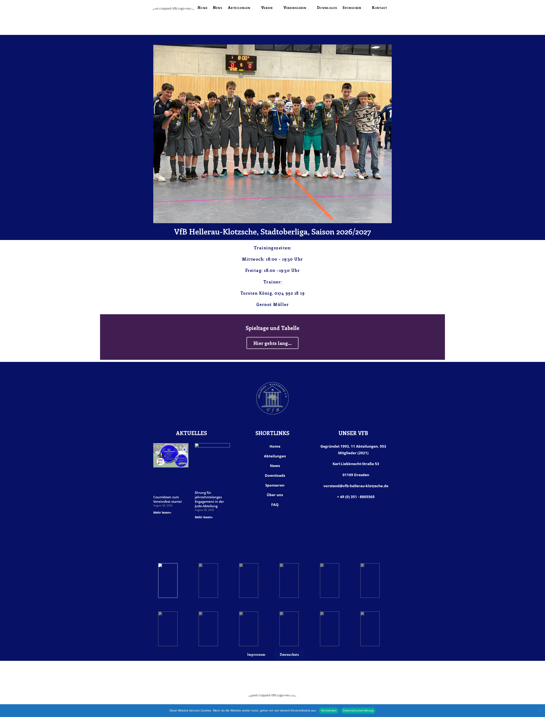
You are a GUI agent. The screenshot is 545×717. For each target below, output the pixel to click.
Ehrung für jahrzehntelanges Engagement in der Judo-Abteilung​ (209, 499)
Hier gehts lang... (272, 343)
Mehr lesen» (162, 512)
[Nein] (540, 710)
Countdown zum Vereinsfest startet (167, 499)
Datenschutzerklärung (358, 710)
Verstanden (329, 710)
